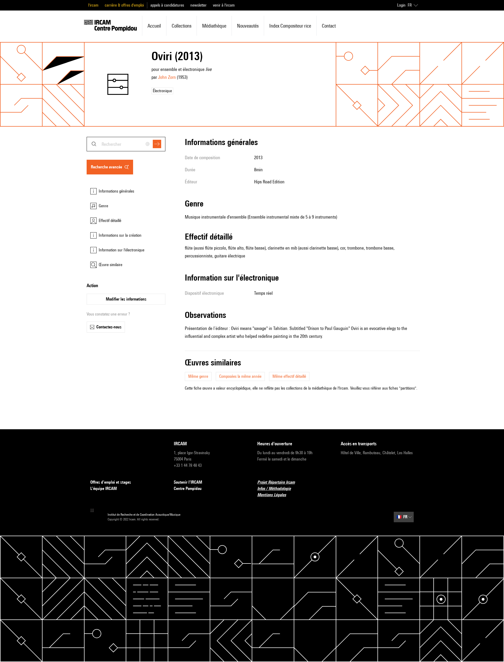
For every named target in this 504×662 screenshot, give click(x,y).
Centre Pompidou (188, 488)
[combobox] (126, 144)
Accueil (154, 26)
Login (401, 5)
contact (329, 26)
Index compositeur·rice (290, 26)
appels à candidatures (167, 5)
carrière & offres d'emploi (124, 5)
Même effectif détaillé (289, 376)
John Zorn (167, 77)
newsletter (198, 5)
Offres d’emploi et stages (110, 482)
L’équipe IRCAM (103, 488)
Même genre (198, 376)
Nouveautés (248, 26)
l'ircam (93, 5)
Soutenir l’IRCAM (188, 482)
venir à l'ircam (224, 5)
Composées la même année (240, 376)
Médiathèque (214, 26)
